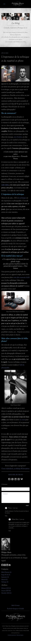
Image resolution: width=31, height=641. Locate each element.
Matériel (13, 63)
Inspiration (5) (5, 577)
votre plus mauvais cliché (21, 277)
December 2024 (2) (6, 593)
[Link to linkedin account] (7, 565)
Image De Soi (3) (5, 574)
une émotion (18, 137)
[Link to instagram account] (5, 565)
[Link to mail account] (10, 565)
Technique (20, 63)
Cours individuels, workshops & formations (15, 469)
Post (27, 505)
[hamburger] (4, 4)
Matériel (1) (4, 579)
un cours (22, 420)
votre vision (5, 185)
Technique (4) (4, 582)
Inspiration (5, 63)
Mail (13, 605)
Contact (17, 605)
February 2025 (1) (6, 588)
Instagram (15, 608)
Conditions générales (12, 635)
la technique (22, 198)
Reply (6, 515)
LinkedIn (21, 608)
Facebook (9, 608)
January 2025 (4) (6, 590)
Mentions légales (20, 635)
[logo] (18, 4)
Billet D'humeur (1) (6, 572)
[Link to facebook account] (2, 565)
